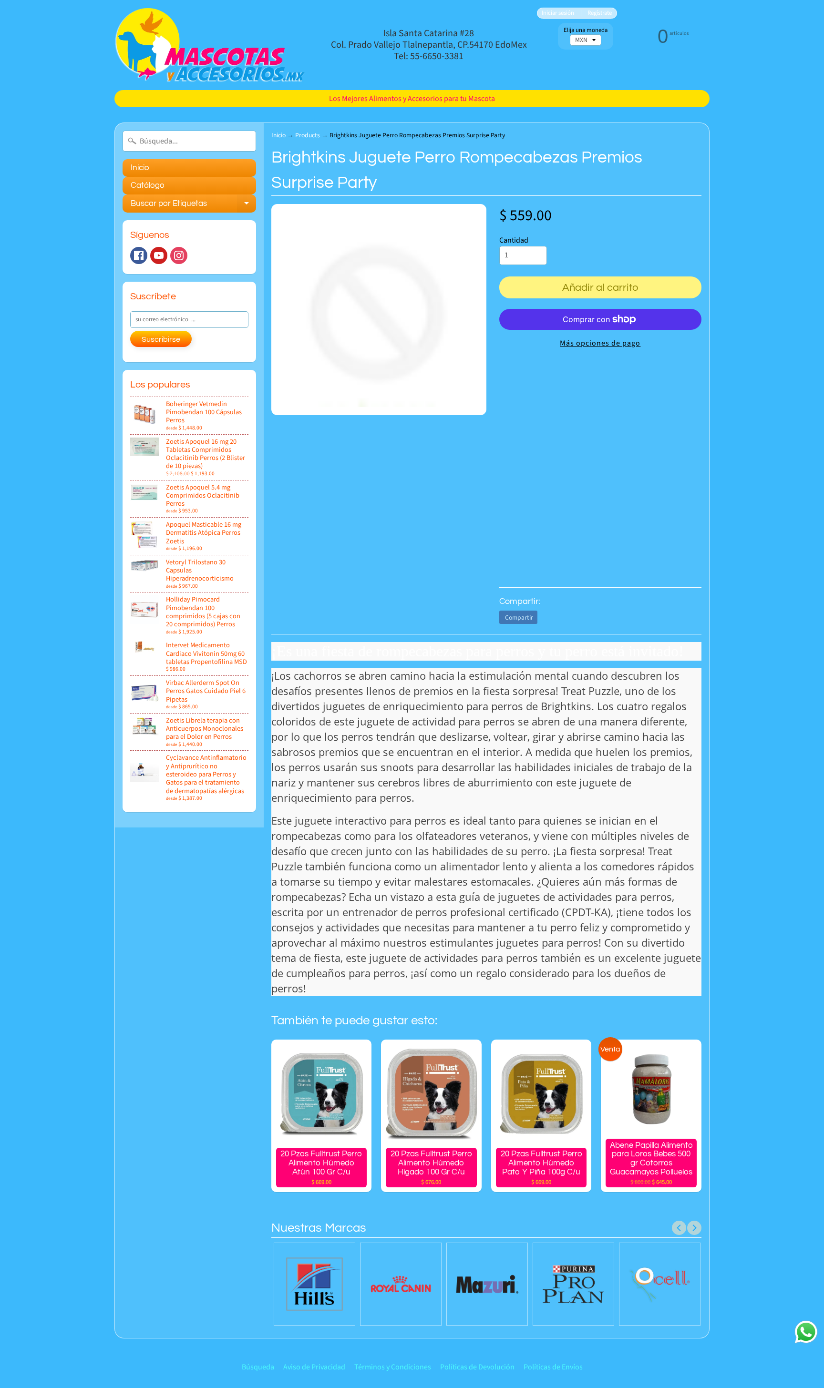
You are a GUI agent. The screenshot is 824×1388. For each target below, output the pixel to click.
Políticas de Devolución (477, 1367)
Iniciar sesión (558, 13)
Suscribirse (161, 339)
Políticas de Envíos (553, 1367)
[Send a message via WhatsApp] (806, 1332)
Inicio (140, 167)
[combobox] (189, 141)
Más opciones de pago (600, 343)
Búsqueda (258, 1367)
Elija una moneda (586, 30)
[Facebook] (138, 255)
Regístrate (599, 13)
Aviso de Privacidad (314, 1367)
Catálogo (148, 185)
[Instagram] (178, 255)
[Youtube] (158, 255)
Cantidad (513, 240)
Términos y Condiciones (392, 1367)
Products (307, 135)
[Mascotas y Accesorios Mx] (209, 45)
